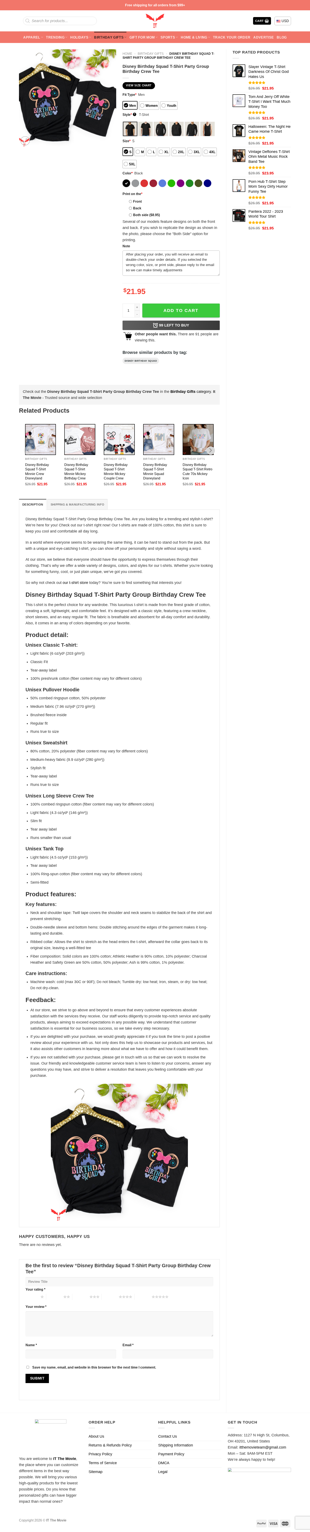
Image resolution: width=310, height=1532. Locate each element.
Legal (162, 1472)
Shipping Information (175, 1445)
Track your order (231, 37)
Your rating (35, 1289)
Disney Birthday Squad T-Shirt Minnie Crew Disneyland (37, 471)
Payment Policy (171, 1454)
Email (128, 1345)
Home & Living (194, 37)
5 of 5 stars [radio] (143, 1296)
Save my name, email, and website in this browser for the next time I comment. (94, 1367)
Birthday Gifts (109, 37)
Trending (55, 37)
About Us (96, 1436)
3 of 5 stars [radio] (80, 1296)
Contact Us (167, 1436)
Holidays (79, 37)
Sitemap (95, 1472)
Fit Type (129, 94)
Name (31, 1345)
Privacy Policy (100, 1454)
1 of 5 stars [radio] (31, 1296)
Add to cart (180, 310)
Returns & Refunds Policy (110, 1445)
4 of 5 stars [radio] (110, 1296)
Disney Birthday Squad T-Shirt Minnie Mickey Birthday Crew (76, 471)
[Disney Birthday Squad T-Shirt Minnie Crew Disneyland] (41, 439)
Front (137, 201)
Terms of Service (103, 1463)
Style (129, 114)
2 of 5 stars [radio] (54, 1296)
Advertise (263, 37)
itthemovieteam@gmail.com (262, 1447)
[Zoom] (25, 141)
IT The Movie (64, 1459)
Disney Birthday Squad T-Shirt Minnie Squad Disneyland (155, 471)
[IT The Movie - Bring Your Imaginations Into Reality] (155, 20)
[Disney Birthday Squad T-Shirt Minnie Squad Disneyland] (159, 439)
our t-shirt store (75, 583)
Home (127, 53)
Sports (167, 37)
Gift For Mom (142, 37)
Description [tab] (32, 504)
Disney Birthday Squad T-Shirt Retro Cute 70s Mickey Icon (197, 471)
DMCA (163, 1463)
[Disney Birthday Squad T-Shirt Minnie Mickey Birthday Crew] (80, 439)
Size (127, 141)
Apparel (31, 37)
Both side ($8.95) (146, 215)
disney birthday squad (141, 361)
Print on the (132, 194)
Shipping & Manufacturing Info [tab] (77, 504)
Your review (36, 1307)
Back (137, 208)
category (190, 391)
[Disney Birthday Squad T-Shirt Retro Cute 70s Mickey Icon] (198, 439)
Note (126, 246)
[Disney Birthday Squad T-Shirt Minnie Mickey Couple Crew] (119, 439)
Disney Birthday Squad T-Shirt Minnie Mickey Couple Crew (116, 471)
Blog (282, 37)
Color (128, 173)
